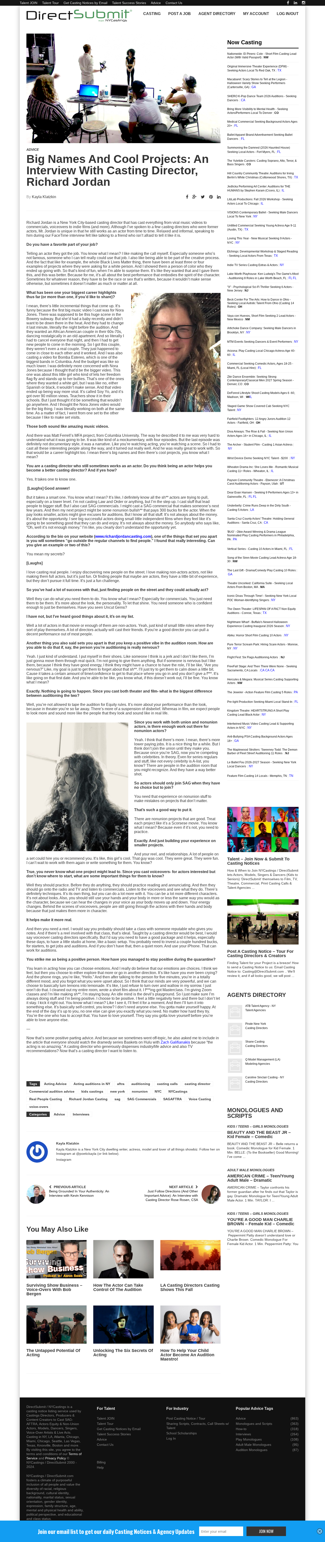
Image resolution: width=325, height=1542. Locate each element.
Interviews (81, 1114)
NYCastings (177, 1091)
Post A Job (179, 14)
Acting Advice (55, 1084)
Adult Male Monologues (250, 1170)
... (253, 887)
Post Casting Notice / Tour (185, 1418)
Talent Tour (50, 3)
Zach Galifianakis (175, 1042)
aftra (120, 1084)
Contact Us (174, 3)
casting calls (167, 1084)
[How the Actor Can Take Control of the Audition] (123, 1259)
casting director (197, 1084)
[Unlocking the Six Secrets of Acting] (123, 1325)
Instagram (63, 1159)
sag (117, 1099)
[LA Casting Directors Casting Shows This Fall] (190, 1259)
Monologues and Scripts (254, 1424)
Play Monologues (249, 1439)
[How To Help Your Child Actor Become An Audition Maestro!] (190, 1325)
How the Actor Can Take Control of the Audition (118, 1287)
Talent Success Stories (129, 3)
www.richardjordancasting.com (123, 536)
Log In (171, 1438)
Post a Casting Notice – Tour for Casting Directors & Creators (260, 953)
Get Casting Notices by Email (85, 3)
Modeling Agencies (257, 1063)
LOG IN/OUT (288, 14)
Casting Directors (256, 1028)
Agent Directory (217, 14)
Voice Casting (200, 1099)
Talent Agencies (255, 1010)
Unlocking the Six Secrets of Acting (123, 1352)
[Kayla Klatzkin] (37, 1152)
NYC (158, 1091)
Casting (152, 14)
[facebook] (288, 3)
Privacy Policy (55, 1458)
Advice (156, 3)
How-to (241, 1429)
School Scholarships (181, 1433)
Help (100, 1467)
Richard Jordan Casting (88, 1099)
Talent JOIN (28, 3)
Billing (101, 1462)
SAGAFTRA (172, 1099)
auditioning (140, 1084)
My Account (256, 14)
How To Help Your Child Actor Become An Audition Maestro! (187, 1354)
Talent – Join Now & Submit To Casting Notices (258, 861)
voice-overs (38, 1107)
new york (117, 1091)
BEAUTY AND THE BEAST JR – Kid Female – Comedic (259, 1134)
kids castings (92, 1091)
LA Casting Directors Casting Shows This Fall (190, 1287)
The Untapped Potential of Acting (53, 1352)
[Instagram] (303, 3)
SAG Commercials (141, 1099)
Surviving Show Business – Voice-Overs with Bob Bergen (54, 1289)
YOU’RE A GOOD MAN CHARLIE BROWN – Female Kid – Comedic (260, 1221)
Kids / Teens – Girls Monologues (257, 1126)
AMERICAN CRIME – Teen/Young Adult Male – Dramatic (260, 1178)
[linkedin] (295, 3)
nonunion (140, 1091)
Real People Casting (45, 1099)
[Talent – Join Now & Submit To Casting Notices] (263, 829)
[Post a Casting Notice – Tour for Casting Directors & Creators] (263, 921)
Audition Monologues (251, 1450)
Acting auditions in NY (92, 1084)
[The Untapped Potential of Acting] (56, 1325)
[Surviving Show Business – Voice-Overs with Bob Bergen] (56, 1259)
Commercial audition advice (51, 1091)
